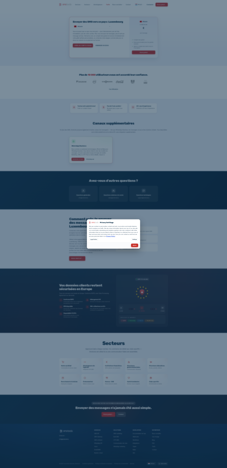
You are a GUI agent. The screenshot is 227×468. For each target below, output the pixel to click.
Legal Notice (93, 239)
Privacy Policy (110, 236)
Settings (134, 239)
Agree (134, 245)
